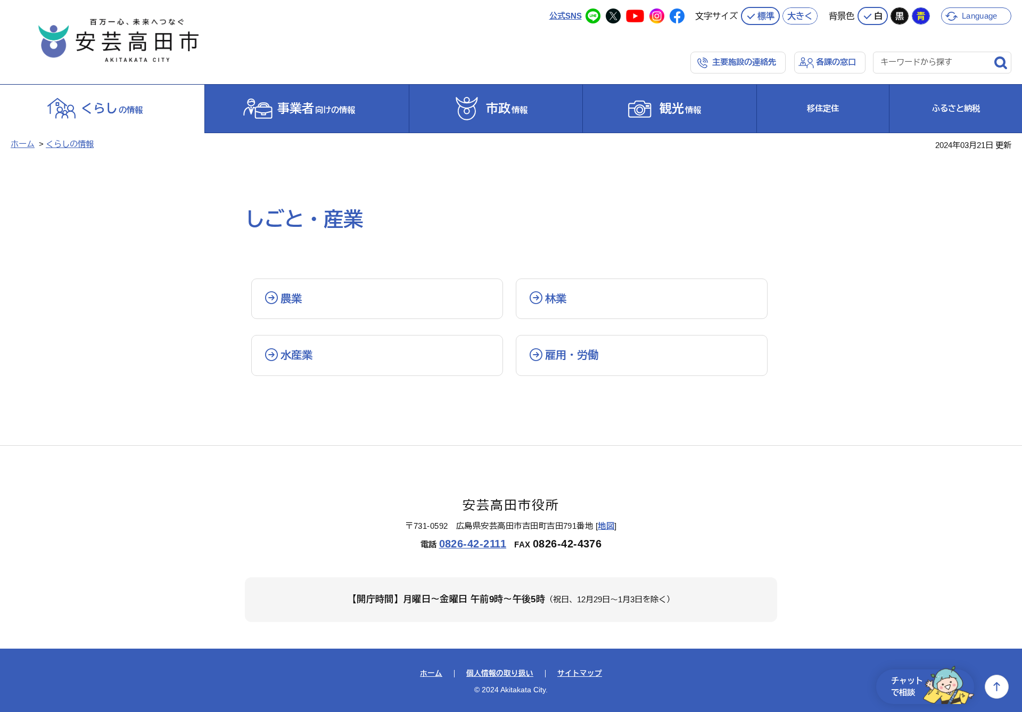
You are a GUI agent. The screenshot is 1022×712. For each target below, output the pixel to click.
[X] (613, 16)
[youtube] (635, 16)
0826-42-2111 (473, 544)
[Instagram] (656, 16)
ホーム (23, 144)
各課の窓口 (836, 62)
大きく (800, 16)
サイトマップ (579, 673)
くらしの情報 (70, 144)
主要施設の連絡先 (744, 62)
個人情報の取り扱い (499, 673)
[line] (593, 16)
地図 (606, 525)
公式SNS (565, 15)
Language (979, 15)
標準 (765, 16)
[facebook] (677, 16)
